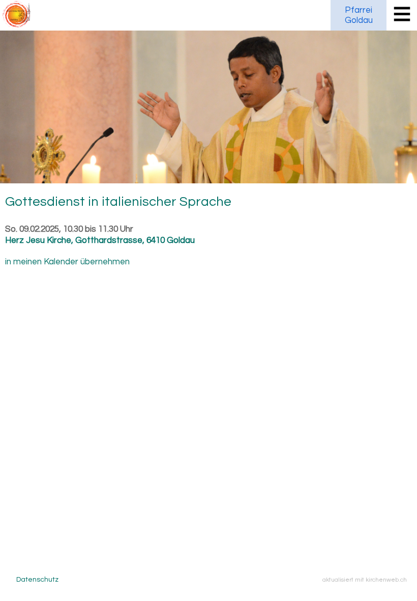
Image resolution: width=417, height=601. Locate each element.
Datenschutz (37, 579)
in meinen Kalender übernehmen (67, 261)
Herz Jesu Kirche (100, 240)
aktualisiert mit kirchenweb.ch (364, 580)
